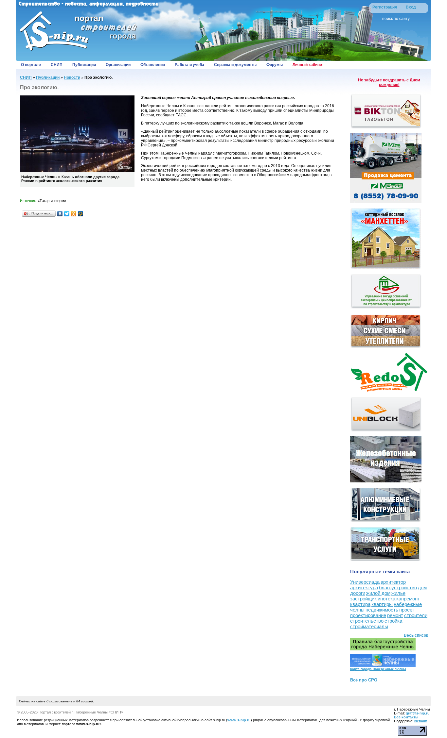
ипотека (386, 598)
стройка (393, 621)
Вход (411, 7)
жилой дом (378, 593)
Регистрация (384, 7)
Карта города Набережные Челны (378, 669)
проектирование (368, 615)
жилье (398, 593)
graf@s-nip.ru (418, 713)
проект (406, 609)
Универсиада (365, 582)
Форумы (274, 64)
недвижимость (382, 609)
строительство (367, 621)
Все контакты (406, 717)
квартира (360, 604)
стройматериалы (369, 626)
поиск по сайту (396, 18)
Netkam (420, 721)
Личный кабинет (308, 64)
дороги (357, 593)
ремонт (395, 615)
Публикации (84, 64)
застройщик (363, 598)
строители (415, 615)
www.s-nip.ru (239, 720)
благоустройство (398, 587)
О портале (31, 64)
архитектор (393, 582)
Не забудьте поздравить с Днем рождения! (389, 82)
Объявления (152, 64)
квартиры (382, 604)
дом (422, 587)
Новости (72, 77)
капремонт (408, 598)
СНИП (57, 64)
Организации (118, 64)
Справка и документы (235, 64)
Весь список (416, 635)
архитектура (364, 587)
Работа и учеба (189, 64)
